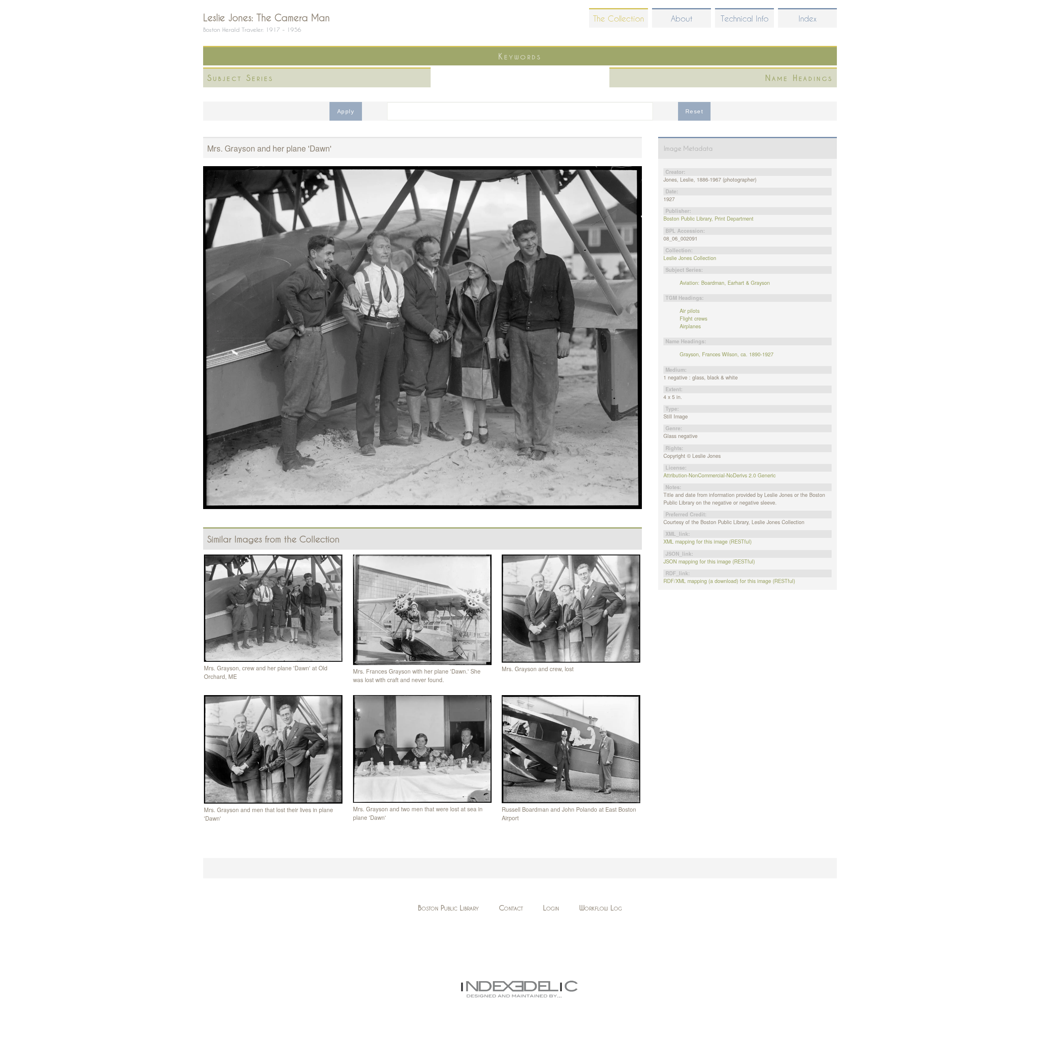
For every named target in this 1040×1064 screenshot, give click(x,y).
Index (807, 18)
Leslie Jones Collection (689, 258)
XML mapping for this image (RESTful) (707, 541)
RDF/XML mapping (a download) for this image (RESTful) (729, 581)
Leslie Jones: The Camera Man (266, 17)
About (682, 18)
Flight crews (693, 318)
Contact (511, 908)
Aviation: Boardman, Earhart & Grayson (725, 282)
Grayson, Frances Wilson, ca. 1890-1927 (727, 354)
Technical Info (745, 18)
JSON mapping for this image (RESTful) (709, 561)
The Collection (618, 18)
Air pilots (690, 310)
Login (551, 908)
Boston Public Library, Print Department (708, 218)
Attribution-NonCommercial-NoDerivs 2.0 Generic (719, 475)
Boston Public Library (448, 908)
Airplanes (690, 326)
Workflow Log (600, 908)
